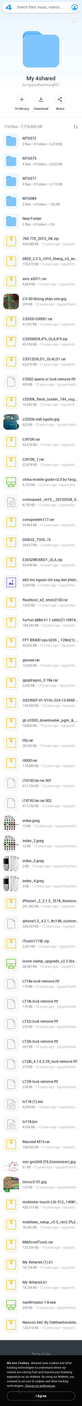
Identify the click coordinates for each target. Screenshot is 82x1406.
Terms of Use (41, 1354)
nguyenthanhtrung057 (43, 85)
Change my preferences (40, 1386)
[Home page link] (9, 7)
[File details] (41, 241)
